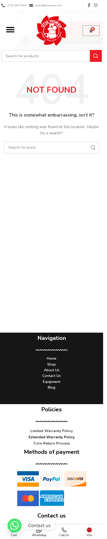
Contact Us (51, 375)
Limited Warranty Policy (51, 430)
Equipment (51, 381)
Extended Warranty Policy (52, 437)
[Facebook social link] (89, 5)
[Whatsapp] (15, 526)
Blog (51, 387)
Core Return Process (52, 443)
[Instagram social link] (95, 5)
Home (51, 358)
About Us (51, 370)
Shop (51, 364)
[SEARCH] (96, 56)
